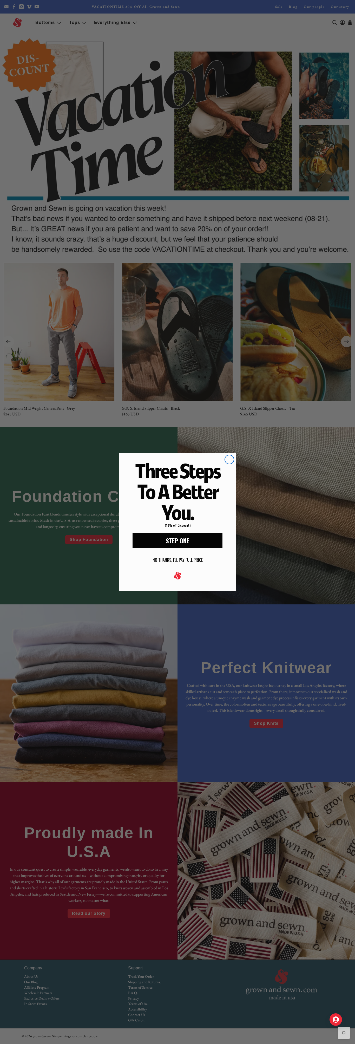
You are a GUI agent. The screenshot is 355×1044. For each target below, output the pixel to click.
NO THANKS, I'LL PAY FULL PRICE (178, 560)
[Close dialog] (229, 459)
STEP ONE (177, 540)
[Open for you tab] (336, 1019)
